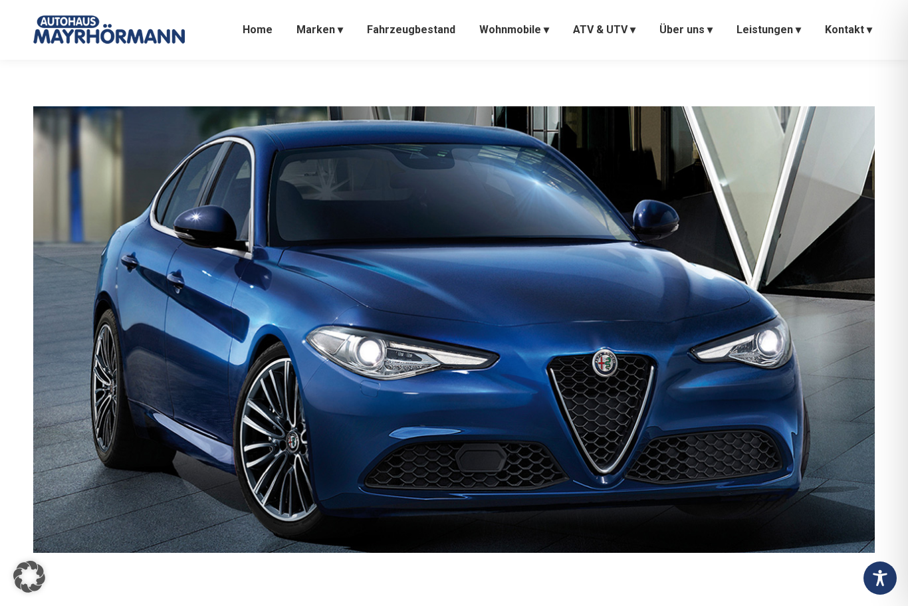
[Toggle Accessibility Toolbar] (880, 578)
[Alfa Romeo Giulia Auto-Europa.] (454, 329)
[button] (29, 577)
